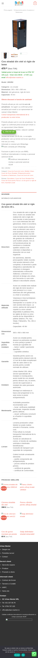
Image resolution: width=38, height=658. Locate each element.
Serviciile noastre (8, 565)
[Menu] (2, 3)
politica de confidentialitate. (24, 652)
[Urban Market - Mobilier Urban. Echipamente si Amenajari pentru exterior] (19, 3)
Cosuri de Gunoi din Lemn (16, 171)
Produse (5, 568)
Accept (17, 655)
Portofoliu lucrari (8, 553)
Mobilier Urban (29, 171)
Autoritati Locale (10, 182)
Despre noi (6, 549)
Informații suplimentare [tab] (11, 198)
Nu (23, 655)
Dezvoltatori (11, 178)
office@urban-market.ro (14, 77)
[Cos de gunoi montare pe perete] (9, 521)
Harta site (5, 591)
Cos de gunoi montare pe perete (9, 533)
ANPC (4, 587)
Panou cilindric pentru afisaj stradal (28, 503)
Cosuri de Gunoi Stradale (9, 173)
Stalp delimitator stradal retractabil (27, 533)
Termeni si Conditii (9, 584)
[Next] (33, 33)
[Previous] (4, 33)
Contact (5, 557)
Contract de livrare (9, 580)
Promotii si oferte (8, 572)
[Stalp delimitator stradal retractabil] (28, 521)
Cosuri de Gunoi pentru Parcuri (11, 180)
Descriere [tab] (5, 194)
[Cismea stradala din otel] (9, 491)
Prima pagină (8, 10)
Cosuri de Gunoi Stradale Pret (24, 178)
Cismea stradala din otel (8, 503)
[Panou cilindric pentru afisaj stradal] (28, 491)
